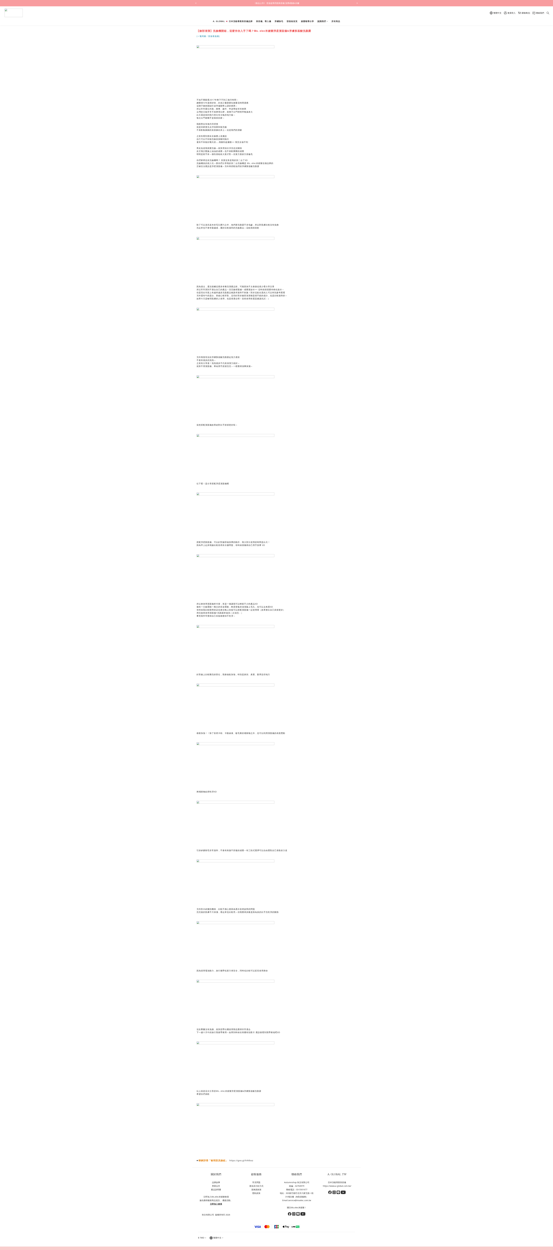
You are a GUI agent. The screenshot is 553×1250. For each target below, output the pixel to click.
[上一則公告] (196, 3)
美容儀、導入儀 (263, 21)
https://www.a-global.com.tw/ (337, 1186)
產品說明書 (216, 1189)
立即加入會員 (216, 1204)
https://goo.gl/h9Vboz (241, 1160)
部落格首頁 (292, 21)
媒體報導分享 (307, 21)
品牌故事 (216, 1182)
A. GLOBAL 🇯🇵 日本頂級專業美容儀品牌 (233, 21)
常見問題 (256, 1182)
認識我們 (321, 21)
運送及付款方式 (256, 1186)
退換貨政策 (256, 1189)
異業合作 (216, 1186)
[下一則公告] (357, 3)
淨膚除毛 (279, 21)
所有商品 (336, 21)
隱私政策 (256, 1193)
